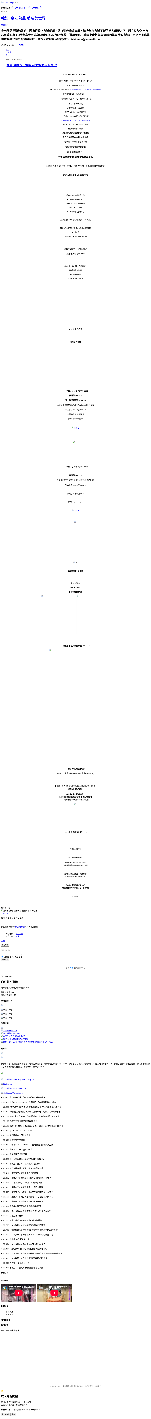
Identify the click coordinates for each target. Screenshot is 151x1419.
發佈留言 (5, 960)
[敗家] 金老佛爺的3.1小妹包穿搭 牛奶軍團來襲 (85, 90)
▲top (3, 941)
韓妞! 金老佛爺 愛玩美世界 (23, 18)
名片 (7, 55)
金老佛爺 (4, 914)
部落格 (8, 52)
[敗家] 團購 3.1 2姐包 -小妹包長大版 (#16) (31, 65)
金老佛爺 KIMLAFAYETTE (14, 1089)
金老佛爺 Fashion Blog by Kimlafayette (18, 1080)
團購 (17, 936)
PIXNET (58, 1386)
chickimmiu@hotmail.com (13, 1093)
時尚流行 (19, 934)
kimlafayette (7, 1084)
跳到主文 (4, 25)
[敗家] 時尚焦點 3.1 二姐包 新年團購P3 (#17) (75, 120)
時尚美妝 (20, 45)
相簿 (7, 50)
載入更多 (5, 945)
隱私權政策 (89, 1386)
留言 (23, 927)
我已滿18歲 (6, 1414)
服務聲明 (98, 1386)
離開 (13, 1414)
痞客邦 (18, 927)
